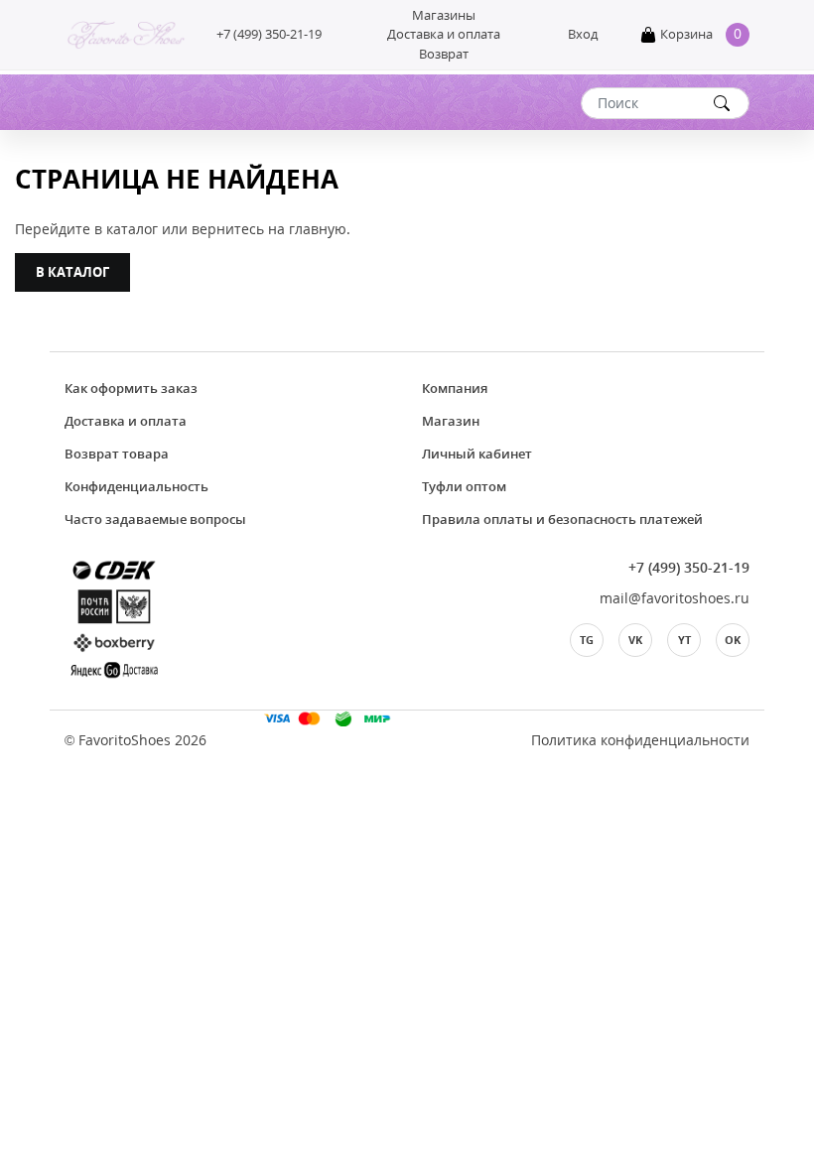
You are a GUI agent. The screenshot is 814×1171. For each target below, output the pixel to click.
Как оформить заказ (131, 388)
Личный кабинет (477, 453)
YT (684, 639)
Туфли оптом (464, 486)
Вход (583, 34)
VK (635, 639)
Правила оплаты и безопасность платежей (562, 519)
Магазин (450, 421)
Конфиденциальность (136, 486)
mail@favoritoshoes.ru (674, 597)
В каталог (72, 272)
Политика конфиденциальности (640, 739)
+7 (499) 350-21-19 (269, 34)
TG (587, 639)
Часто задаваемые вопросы (155, 519)
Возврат (444, 54)
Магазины (443, 15)
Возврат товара (117, 453)
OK (733, 639)
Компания (454, 388)
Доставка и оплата (443, 34)
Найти (722, 103)
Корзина (701, 33)
